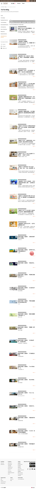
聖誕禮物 (19, 471)
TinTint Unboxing (3, 22)
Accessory (9, 471)
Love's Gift (19, 468)
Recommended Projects (4, 24)
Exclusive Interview (4, 33)
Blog (11, 480)
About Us (11, 479)
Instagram (4, 46)
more (33, 34)
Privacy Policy (3, 483)
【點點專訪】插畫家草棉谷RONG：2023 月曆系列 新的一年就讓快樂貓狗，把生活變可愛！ (26, 98)
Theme (23, 3)
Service (2, 480)
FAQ (1, 479)
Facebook (3, 44)
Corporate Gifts (3, 481)
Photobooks (10, 464)
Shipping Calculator (11, 472)
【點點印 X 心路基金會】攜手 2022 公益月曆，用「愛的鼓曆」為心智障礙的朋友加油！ (26, 197)
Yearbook (19, 475)
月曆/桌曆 (9, 465)
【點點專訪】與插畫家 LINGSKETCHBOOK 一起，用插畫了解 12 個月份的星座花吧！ (26, 43)
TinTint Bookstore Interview (4, 37)
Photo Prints (10, 468)
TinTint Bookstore (21, 479)
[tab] (18, 4)
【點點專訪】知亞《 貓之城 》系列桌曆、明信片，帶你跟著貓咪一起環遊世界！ (26, 57)
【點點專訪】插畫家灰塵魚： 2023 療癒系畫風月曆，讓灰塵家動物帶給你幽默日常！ (26, 113)
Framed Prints (10, 467)
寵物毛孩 (19, 467)
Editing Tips (3, 31)
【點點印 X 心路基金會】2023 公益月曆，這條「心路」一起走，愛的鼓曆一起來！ (26, 168)
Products (18, 3)
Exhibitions (2, 464)
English (33, 487)
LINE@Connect (4, 48)
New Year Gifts (20, 472)
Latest (2, 15)
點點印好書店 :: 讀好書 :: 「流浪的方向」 (26, 406)
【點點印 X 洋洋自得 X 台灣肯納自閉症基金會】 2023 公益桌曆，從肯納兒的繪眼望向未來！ (26, 127)
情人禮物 (12, 3)
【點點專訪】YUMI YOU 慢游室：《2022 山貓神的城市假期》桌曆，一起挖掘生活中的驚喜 (26, 183)
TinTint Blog (5, 10)
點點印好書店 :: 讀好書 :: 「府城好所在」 (26, 262)
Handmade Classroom (4, 20)
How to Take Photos (4, 29)
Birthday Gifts (20, 464)
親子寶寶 (19, 465)
